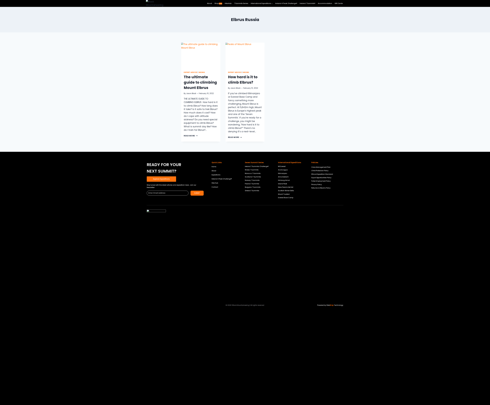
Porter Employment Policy (321, 181)
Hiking (202, 72)
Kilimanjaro (282, 173)
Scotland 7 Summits (253, 177)
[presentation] (200, 56)
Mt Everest (282, 166)
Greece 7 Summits (252, 191)
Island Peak (282, 184)
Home (214, 167)
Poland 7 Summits (252, 184)
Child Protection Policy (319, 170)
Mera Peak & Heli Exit (285, 187)
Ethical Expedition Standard (322, 174)
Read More (191, 136)
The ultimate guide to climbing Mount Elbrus (200, 82)
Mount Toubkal (284, 194)
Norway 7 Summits (252, 180)
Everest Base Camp (285, 198)
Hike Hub (215, 183)
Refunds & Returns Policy (320, 188)
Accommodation (325, 3)
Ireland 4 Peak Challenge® (286, 3)
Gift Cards (339, 3)
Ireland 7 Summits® (307, 3)
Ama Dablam (283, 177)
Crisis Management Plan (320, 167)
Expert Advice (190, 72)
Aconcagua (283, 170)
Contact (215, 187)
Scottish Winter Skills (286, 191)
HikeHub (228, 3)
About (209, 3)
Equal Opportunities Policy (321, 178)
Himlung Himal (284, 180)
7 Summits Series (241, 3)
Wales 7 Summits (252, 170)
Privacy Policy (316, 184)
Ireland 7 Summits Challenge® (257, 166)
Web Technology (334, 305)
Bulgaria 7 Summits (252, 187)
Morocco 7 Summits (253, 173)
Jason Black (191, 93)
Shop (218, 3)
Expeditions (216, 175)
